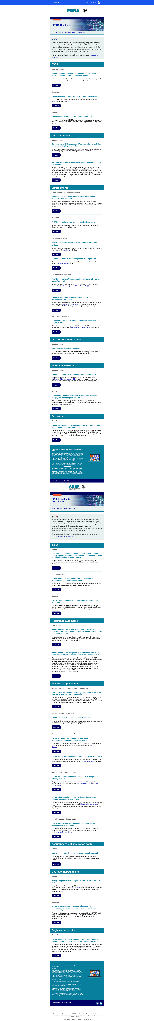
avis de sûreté (76, 887)
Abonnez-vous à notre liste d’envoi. (62, 1002)
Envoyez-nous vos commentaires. (62, 536)
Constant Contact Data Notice (84, 1019)
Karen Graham (66, 250)
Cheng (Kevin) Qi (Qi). (82, 286)
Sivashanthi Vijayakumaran (70, 304)
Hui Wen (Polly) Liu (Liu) (64, 286)
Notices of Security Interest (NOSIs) (65, 379)
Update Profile (72, 1019)
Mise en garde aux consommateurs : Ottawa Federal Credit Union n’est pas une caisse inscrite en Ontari (76, 693)
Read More (56, 85)
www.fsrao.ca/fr (61, 985)
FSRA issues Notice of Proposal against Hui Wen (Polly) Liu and (76, 279)
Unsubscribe (65, 1019)
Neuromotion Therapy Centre (80, 327)
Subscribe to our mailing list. (60, 481)
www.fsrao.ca (67, 466)
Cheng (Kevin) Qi (58, 281)
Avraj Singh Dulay (62, 263)
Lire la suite (56, 568)
